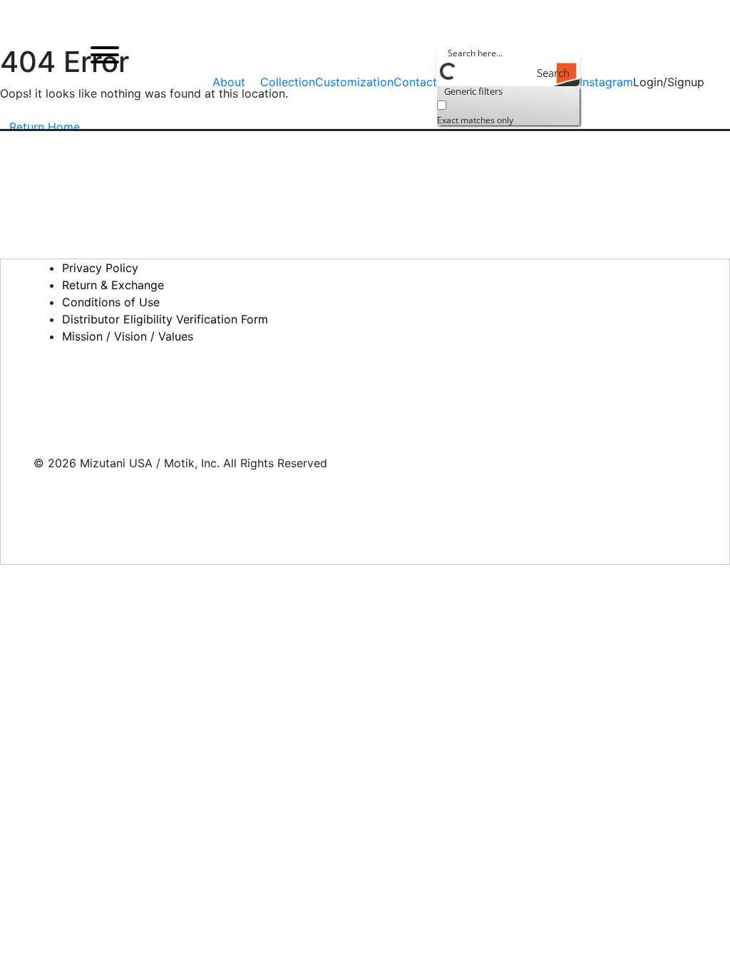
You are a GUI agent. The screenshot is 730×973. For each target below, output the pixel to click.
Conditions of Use (111, 302)
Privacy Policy (100, 268)
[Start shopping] (717, 82)
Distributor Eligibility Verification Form (165, 319)
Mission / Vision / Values (127, 336)
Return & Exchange (113, 285)
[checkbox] (508, 111)
